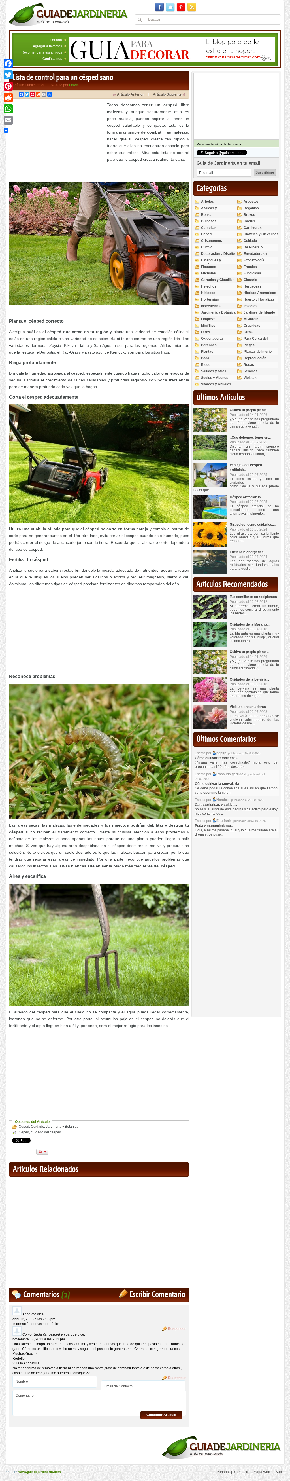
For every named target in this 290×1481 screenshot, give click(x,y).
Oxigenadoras (212, 339)
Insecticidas (211, 306)
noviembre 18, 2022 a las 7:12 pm (38, 1339)
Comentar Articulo (161, 1415)
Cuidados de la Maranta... (250, 624)
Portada (56, 40)
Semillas (250, 371)
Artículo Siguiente (167, 94)
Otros (205, 332)
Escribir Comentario (157, 1295)
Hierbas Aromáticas (260, 293)
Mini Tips (208, 326)
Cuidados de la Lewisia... (249, 679)
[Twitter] (8, 75)
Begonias (251, 208)
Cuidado (37, 1127)
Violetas (250, 378)
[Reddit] (8, 97)
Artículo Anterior (130, 94)
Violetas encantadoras (248, 707)
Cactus (249, 221)
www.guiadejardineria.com (39, 1472)
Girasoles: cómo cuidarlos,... (253, 525)
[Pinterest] (8, 86)
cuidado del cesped (46, 1132)
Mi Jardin (251, 319)
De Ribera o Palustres (253, 249)
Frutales (250, 267)
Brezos (249, 215)
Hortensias (210, 299)
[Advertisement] (56, 141)
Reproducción (255, 358)
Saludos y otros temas (213, 373)
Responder (177, 1329)
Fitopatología (254, 260)
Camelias (208, 228)
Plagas (249, 345)
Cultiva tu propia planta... (249, 410)
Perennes (209, 345)
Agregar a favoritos (47, 46)
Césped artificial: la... (246, 497)
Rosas (249, 365)
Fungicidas (252, 273)
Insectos (250, 306)
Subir (280, 1472)
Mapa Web (261, 1472)
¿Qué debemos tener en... (250, 438)
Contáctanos (52, 59)
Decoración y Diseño (218, 254)
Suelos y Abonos (214, 378)
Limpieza (208, 319)
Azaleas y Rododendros (212, 210)
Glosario (250, 280)
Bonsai (206, 215)
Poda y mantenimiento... (214, 826)
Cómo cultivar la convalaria (217, 784)
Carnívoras (253, 228)
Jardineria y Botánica (62, 1127)
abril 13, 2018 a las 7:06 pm (33, 1319)
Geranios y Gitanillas (217, 280)
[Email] (8, 120)
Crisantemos (211, 241)
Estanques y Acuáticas (211, 262)
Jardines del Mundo (259, 312)
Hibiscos (208, 293)
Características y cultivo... (216, 805)
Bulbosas (208, 221)
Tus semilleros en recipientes (253, 597)
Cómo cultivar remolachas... (217, 758)
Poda (205, 358)
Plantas (207, 352)
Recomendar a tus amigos (42, 52)
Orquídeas (252, 326)
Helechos (208, 286)
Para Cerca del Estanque (256, 341)
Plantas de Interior (258, 352)
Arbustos (251, 202)
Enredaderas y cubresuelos (255, 256)
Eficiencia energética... (248, 552)
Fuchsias (208, 273)
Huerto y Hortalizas (259, 299)
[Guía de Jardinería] (68, 14)
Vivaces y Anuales (216, 384)
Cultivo (206, 247)
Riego (205, 365)
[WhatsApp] (8, 109)
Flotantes (208, 267)
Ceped (24, 1127)
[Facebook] (8, 63)
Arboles (207, 202)
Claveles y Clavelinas (261, 234)
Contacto (241, 1472)
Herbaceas (252, 286)
